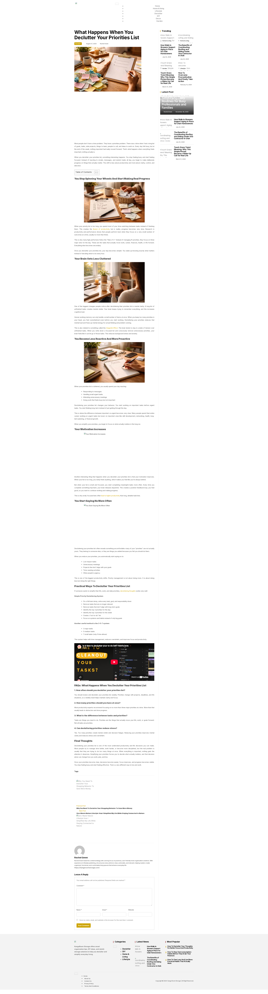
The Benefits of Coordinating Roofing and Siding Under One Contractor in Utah (185, 50)
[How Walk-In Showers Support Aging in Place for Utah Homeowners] (168, 39)
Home (157, 6)
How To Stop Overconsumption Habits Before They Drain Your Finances (179, 954)
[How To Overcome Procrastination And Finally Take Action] (185, 66)
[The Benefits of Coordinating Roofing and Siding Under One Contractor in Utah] (185, 39)
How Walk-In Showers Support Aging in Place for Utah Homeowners (167, 49)
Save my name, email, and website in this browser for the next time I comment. (106, 920)
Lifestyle (158, 11)
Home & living (158, 8)
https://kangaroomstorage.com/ (87, 868)
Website (131, 910)
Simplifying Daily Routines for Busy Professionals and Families (174, 102)
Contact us (87, 981)
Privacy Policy (88, 983)
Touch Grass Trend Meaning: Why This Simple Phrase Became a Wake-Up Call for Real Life (167, 78)
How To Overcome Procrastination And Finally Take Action (185, 77)
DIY (158, 16)
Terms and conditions (91, 986)
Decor (158, 18)
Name (79, 910)
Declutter (158, 13)
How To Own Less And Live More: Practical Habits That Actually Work (180, 961)
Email (104, 910)
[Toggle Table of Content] (95, 172)
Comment (80, 886)
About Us (87, 978)
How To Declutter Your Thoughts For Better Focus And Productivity (180, 947)
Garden (159, 21)
